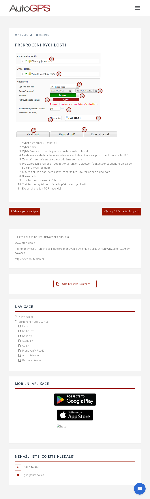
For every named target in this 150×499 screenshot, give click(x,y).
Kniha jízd (28, 331)
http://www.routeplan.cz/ (30, 259)
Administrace (30, 355)
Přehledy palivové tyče (24, 211)
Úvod (25, 326)
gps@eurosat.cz (34, 475)
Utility (25, 345)
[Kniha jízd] (30, 8)
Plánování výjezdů (33, 350)
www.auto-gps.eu (25, 242)
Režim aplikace (31, 360)
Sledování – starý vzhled (34, 321)
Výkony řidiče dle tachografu (121, 211)
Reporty (27, 336)
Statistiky (44, 35)
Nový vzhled (26, 316)
